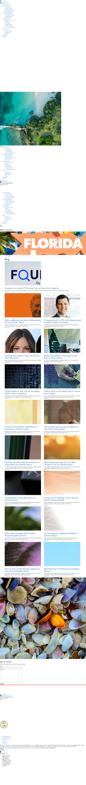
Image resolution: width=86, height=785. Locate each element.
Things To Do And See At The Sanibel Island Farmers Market (61, 498)
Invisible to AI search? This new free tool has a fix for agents (32, 288)
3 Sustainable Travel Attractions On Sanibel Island (20, 498)
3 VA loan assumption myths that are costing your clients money (21, 427)
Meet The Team (8, 31)
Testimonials (8, 32)
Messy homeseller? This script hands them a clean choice (60, 356)
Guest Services (6, 19)
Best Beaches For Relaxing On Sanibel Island (61, 569)
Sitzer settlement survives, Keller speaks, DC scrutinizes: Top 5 (23, 321)
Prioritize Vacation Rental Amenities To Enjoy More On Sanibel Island (22, 463)
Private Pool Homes (9, 9)
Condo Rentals (8, 8)
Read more (7, 292)
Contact (4, 36)
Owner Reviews (8, 16)
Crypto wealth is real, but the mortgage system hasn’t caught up (22, 392)
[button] (0, 751)
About (4, 28)
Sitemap (34, 747)
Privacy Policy (29, 747)
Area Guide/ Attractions (10, 27)
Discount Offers (8, 24)
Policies (7, 21)
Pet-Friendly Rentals (9, 11)
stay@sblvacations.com (7, 182)
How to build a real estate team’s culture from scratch (62, 392)
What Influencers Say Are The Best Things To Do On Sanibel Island (59, 463)
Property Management (7, 12)
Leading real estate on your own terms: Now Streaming (22, 356)
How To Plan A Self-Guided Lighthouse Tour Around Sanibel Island (22, 569)
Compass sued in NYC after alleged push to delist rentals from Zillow (62, 321)
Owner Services (8, 13)
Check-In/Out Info (9, 20)
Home (4, 4)
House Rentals (8, 7)
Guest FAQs (8, 23)
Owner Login (8, 17)
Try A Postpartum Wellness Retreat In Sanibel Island (61, 534)
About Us (7, 29)
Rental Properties (6, 5)
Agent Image (52, 747)
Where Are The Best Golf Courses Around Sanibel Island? (20, 534)
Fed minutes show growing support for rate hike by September (61, 427)
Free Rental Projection (10, 15)
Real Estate (5, 35)
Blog (6, 33)
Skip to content (3, 750)
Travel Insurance (8, 25)
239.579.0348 (4, 180)
